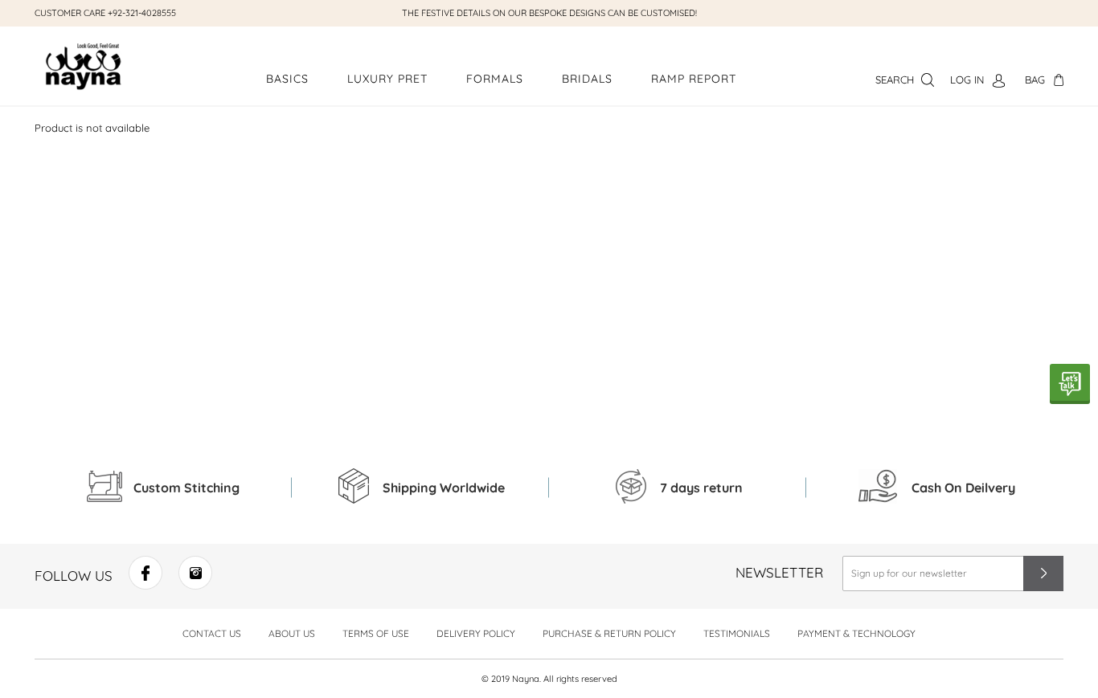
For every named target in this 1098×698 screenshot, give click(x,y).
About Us (291, 633)
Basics (287, 78)
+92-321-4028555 (142, 12)
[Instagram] (195, 584)
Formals (494, 78)
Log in (967, 79)
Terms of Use (375, 633)
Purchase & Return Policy (609, 633)
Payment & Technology (856, 633)
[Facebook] (145, 584)
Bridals (587, 78)
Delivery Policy (475, 633)
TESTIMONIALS (736, 633)
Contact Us (211, 633)
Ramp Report (693, 78)
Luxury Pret (387, 78)
